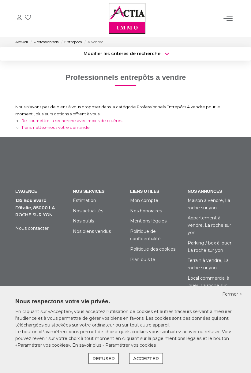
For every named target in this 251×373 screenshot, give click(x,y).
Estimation (84, 200)
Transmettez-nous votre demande (55, 127)
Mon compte (144, 200)
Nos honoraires (146, 211)
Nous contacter (32, 228)
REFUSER (103, 358)
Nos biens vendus (92, 231)
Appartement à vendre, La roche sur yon (209, 225)
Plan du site (142, 259)
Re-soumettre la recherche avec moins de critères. (72, 120)
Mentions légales (148, 221)
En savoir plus (87, 345)
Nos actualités (88, 211)
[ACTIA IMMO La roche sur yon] (127, 18)
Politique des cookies (152, 249)
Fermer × (232, 294)
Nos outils (83, 221)
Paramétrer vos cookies (130, 345)
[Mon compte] (19, 18)
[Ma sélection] (28, 18)
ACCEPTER (146, 358)
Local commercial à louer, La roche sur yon (208, 285)
